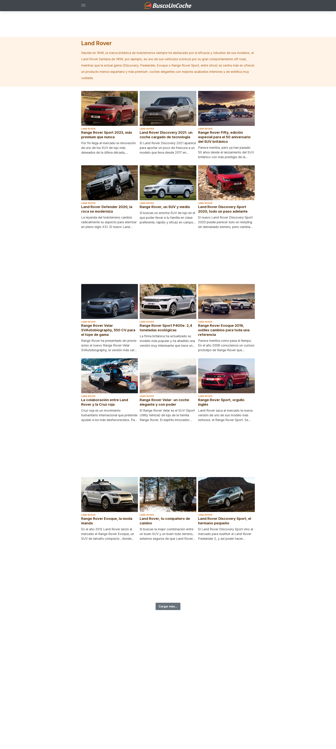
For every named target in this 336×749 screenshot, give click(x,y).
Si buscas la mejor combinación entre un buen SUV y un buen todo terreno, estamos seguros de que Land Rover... (167, 533)
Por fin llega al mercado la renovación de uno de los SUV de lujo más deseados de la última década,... (108, 147)
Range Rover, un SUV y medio (165, 207)
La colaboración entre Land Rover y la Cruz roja (104, 402)
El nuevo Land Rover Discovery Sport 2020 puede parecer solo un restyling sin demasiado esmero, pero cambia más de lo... (225, 222)
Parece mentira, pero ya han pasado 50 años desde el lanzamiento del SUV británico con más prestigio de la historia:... (226, 152)
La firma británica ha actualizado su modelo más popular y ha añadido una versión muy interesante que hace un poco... (167, 341)
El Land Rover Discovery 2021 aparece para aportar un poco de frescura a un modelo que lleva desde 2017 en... (168, 147)
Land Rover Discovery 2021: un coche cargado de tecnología (166, 134)
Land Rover (88, 128)
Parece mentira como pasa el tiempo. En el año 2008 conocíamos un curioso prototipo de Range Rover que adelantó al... (226, 345)
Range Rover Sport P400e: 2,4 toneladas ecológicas (166, 327)
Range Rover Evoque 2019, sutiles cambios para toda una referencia (224, 330)
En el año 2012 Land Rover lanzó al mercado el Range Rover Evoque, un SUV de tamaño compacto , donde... (107, 533)
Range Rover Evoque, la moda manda (106, 520)
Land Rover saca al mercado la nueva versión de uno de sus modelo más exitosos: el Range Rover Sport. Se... (225, 415)
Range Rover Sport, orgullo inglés (221, 402)
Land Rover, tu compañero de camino (165, 520)
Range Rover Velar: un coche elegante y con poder (164, 402)
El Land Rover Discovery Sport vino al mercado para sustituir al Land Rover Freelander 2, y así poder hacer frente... (225, 534)
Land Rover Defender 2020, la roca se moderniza (106, 209)
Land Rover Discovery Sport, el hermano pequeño (224, 520)
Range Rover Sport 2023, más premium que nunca (106, 134)
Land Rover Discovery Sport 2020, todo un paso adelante (223, 209)
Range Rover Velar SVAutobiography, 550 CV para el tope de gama (108, 330)
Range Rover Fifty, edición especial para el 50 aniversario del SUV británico (224, 137)
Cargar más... (168, 606)
